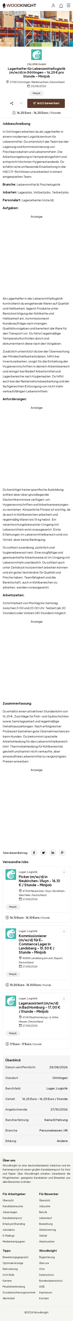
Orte (42, 1268)
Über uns (44, 1263)
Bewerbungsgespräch (15, 1257)
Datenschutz (46, 1274)
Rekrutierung (10, 1268)
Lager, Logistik (28, 871)
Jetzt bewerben (48, 103)
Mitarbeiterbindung (14, 1286)
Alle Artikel (9, 1298)
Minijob (36, 93)
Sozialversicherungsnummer (19, 1292)
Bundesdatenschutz (51, 1280)
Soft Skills (8, 1274)
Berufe (43, 1212)
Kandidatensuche (13, 1206)
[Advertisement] (36, 255)
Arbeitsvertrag (47, 1229)
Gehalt (43, 1235)
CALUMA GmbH (36, 64)
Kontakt (44, 1298)
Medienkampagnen (14, 1241)
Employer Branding (14, 1223)
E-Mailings (9, 1235)
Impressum (45, 1292)
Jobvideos (9, 1229)
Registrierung (47, 1257)
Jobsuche (44, 1206)
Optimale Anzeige (13, 1263)
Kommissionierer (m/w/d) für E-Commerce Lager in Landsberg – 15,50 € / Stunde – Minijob (37, 944)
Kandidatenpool (12, 1217)
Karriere (7, 1280)
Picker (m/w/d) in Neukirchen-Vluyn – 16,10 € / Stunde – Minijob (39, 880)
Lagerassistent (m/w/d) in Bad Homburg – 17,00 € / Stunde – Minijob (39, 1007)
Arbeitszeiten (47, 1241)
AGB (42, 1286)
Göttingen (60, 1078)
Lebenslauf (45, 1217)
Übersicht (8, 1200)
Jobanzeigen (10, 1212)
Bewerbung (46, 1223)
